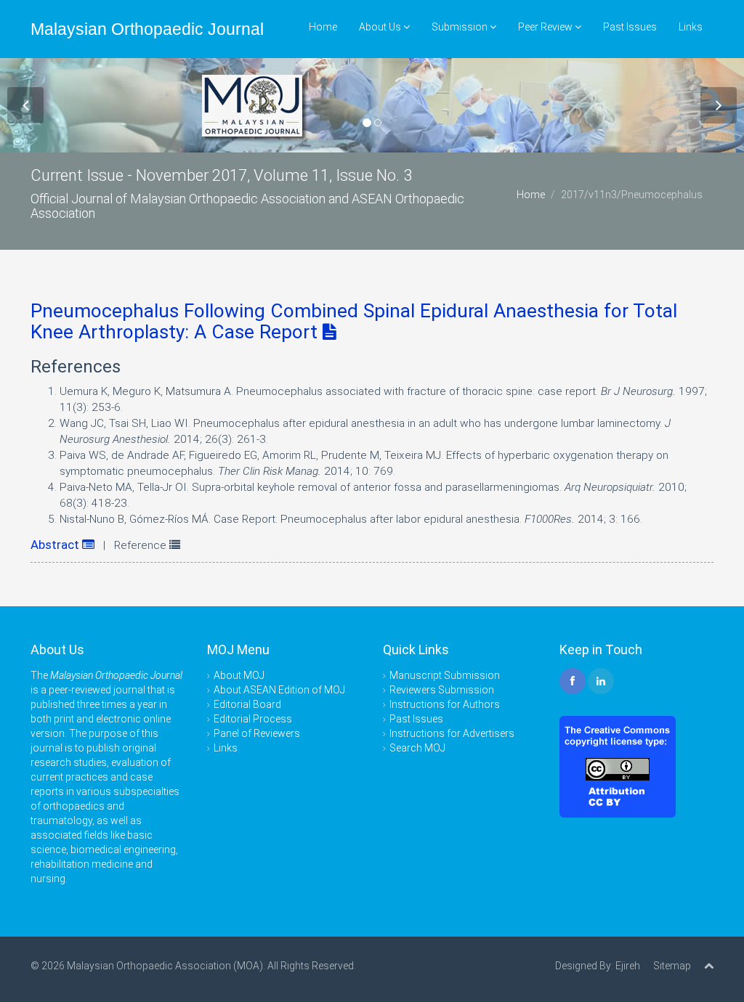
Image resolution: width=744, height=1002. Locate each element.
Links (691, 27)
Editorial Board (247, 704)
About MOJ (239, 675)
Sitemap (672, 966)
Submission (461, 27)
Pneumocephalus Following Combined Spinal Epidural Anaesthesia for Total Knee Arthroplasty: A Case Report (354, 321)
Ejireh (627, 966)
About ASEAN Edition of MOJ (279, 690)
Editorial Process (253, 719)
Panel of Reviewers (257, 733)
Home (323, 27)
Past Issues (630, 27)
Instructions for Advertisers (451, 733)
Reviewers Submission (441, 690)
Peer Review (546, 27)
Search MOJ (417, 748)
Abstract (56, 544)
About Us (381, 27)
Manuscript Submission (444, 675)
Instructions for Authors (444, 704)
